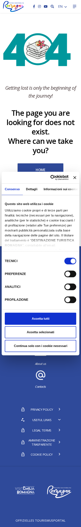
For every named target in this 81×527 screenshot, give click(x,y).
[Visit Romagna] (13, 6)
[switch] (70, 274)
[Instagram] (40, 6)
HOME (40, 170)
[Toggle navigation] (74, 6)
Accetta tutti (40, 318)
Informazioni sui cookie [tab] (61, 189)
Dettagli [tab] (31, 189)
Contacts (40, 386)
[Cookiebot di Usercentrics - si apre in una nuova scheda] (51, 177)
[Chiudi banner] (74, 177)
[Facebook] (34, 6)
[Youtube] (46, 6)
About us (40, 364)
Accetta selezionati (40, 332)
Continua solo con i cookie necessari (40, 346)
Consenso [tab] (12, 189)
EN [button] (61, 6)
